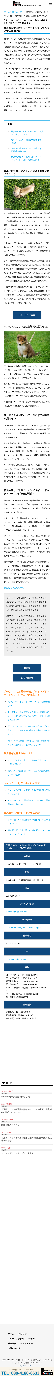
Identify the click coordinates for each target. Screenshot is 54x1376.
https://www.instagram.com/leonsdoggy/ (23, 928)
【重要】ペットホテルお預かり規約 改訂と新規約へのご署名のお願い (26, 1139)
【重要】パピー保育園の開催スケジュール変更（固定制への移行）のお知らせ (26, 1110)
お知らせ (4, 1093)
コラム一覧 (17, 12)
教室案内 (12, 1343)
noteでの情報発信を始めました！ (16, 1097)
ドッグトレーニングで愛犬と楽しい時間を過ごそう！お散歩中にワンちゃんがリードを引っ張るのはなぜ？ (29, 716)
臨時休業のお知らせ (10, 1125)
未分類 (4, 1150)
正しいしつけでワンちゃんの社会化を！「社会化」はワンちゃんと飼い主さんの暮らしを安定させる (29, 730)
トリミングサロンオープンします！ (17, 1153)
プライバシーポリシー (27, 1366)
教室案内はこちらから (14, 588)
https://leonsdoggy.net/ (16, 959)
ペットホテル (26, 1343)
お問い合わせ (27, 678)
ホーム (7, 12)
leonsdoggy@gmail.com (17, 912)
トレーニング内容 (27, 315)
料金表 (27, 668)
